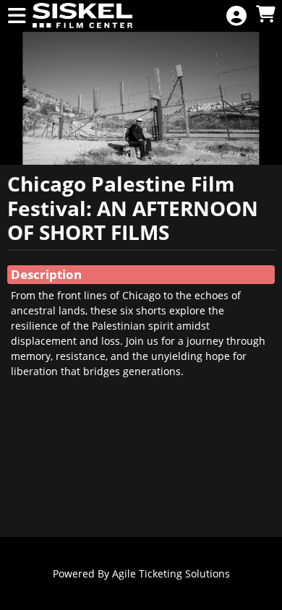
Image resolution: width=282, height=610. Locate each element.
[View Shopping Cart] (265, 14)
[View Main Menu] (16, 16)
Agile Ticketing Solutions (171, 573)
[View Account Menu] (236, 16)
